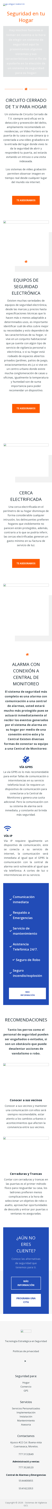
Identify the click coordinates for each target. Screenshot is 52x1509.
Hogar (26, 1382)
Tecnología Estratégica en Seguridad (26, 1341)
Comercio (26, 1386)
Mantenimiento (26, 1420)
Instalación (26, 1416)
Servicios (17, 1408)
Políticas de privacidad (26, 1351)
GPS (26, 1390)
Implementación (26, 1412)
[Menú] (47, 5)
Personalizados (31, 1408)
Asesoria (26, 1424)
